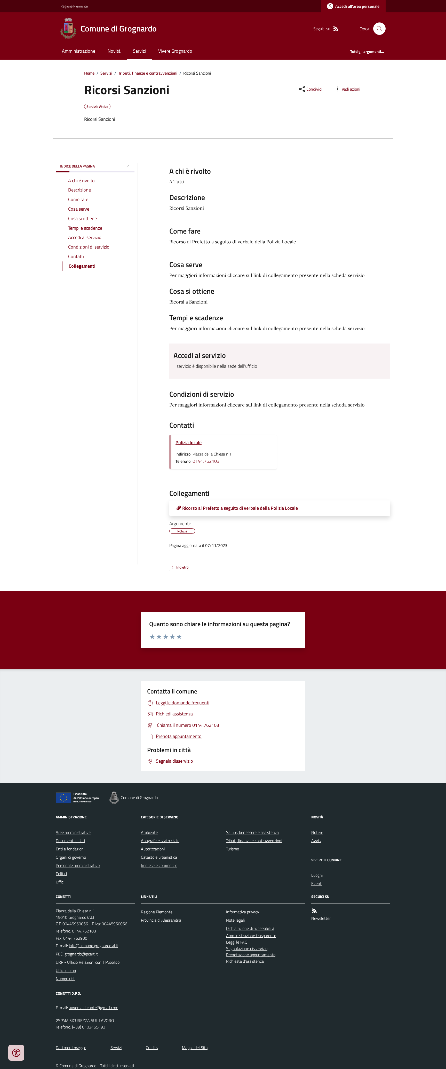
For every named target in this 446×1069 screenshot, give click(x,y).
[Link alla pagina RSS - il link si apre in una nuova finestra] (336, 29)
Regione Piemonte (74, 6)
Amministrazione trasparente (251, 935)
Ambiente (149, 832)
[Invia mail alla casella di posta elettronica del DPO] (93, 1007)
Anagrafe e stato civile (160, 840)
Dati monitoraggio (71, 1047)
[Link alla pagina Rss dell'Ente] (314, 911)
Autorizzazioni (153, 849)
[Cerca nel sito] (377, 28)
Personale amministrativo (78, 865)
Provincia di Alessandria (161, 920)
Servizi (139, 50)
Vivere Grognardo (175, 50)
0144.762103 (206, 461)
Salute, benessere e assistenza (252, 832)
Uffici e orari (66, 970)
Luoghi (317, 875)
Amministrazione (78, 50)
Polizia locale (189, 442)
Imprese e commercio (159, 865)
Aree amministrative (73, 832)
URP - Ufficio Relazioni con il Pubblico (88, 962)
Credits (152, 1047)
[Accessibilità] (16, 1053)
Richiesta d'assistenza (245, 961)
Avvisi (316, 840)
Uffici (60, 882)
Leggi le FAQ (237, 942)
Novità (114, 50)
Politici (61, 874)
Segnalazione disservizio (246, 948)
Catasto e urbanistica (159, 857)
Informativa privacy (242, 912)
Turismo (232, 849)
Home (89, 73)
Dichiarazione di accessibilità (250, 928)
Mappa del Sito (195, 1047)
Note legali (235, 920)
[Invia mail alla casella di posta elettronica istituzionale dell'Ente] (93, 946)
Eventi (316, 883)
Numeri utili (65, 979)
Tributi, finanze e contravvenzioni (147, 73)
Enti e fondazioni (70, 849)
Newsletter (321, 918)
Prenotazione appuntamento (250, 955)
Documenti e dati (70, 840)
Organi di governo (71, 857)
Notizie (317, 832)
